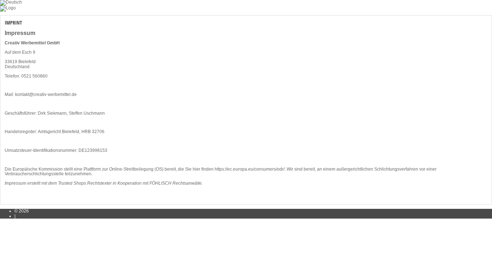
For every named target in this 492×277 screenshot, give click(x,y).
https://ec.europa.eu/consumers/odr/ (250, 169)
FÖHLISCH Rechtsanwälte (175, 183)
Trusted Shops (72, 183)
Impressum (15, 183)
